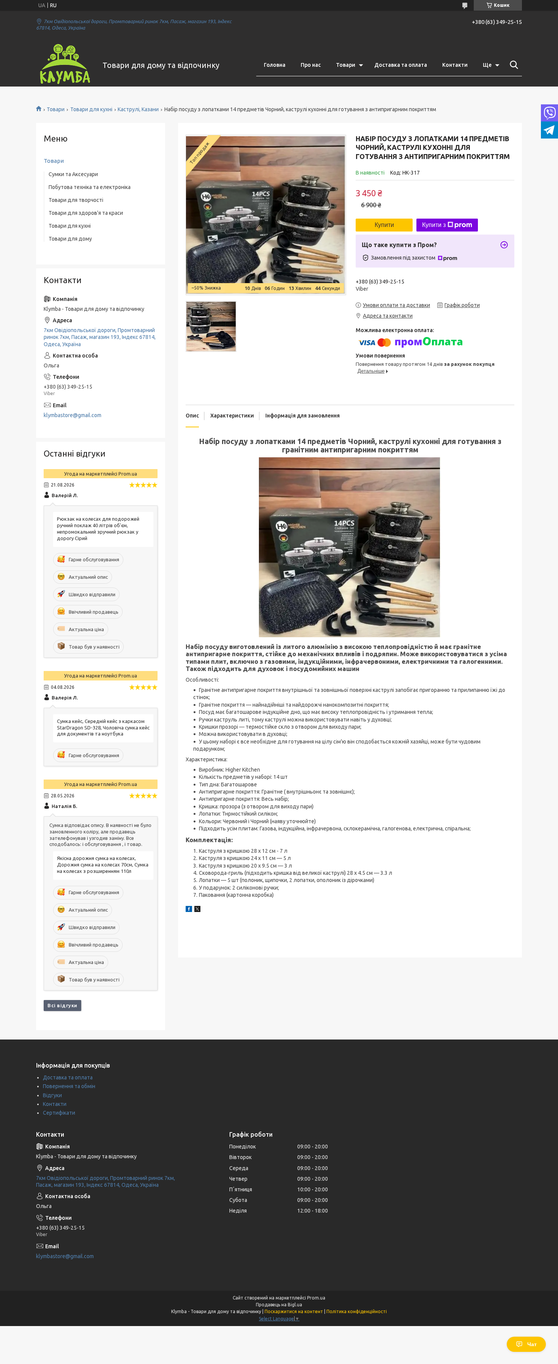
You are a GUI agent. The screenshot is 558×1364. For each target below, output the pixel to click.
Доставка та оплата (400, 65)
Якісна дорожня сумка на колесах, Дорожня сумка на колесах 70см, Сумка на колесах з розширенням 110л (102, 864)
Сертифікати (59, 1113)
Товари (345, 65)
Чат (532, 1344)
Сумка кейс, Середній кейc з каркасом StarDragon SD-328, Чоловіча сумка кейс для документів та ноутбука (103, 727)
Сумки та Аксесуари (73, 174)
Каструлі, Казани (138, 109)
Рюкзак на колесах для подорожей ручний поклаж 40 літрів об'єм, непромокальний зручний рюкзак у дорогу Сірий (98, 528)
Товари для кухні (91, 109)
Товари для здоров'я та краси (86, 213)
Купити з (434, 225)
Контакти (455, 65)
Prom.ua (316, 1297)
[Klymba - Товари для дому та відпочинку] (64, 65)
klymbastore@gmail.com (72, 415)
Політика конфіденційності (356, 1311)
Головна (274, 65)
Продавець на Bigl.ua (279, 1304)
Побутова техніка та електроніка (90, 187)
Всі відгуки (62, 1005)
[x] (197, 910)
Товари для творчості (76, 200)
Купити (384, 225)
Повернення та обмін (69, 1086)
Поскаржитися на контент (294, 1311)
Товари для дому (70, 239)
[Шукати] (512, 65)
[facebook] (189, 910)
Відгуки (52, 1095)
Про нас (311, 65)
